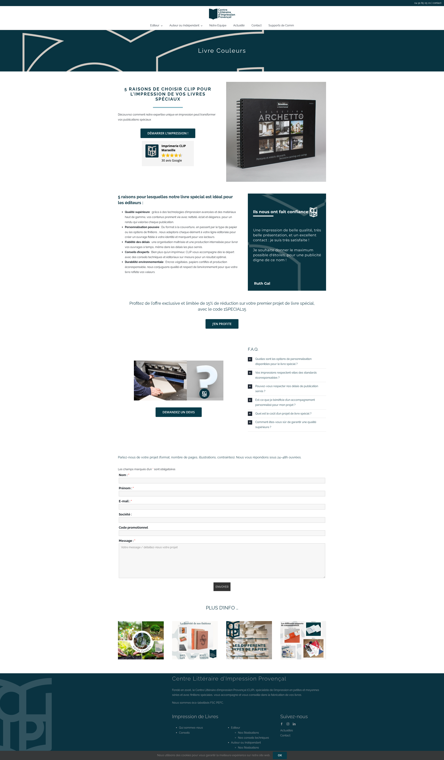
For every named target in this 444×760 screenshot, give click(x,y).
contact (437, 3)
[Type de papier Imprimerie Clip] (249, 622)
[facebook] (281, 724)
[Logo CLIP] (222, 10)
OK (280, 755)
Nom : (124, 475)
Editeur (235, 727)
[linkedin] (294, 724)
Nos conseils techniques (253, 737)
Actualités (286, 730)
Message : (127, 541)
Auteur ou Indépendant (246, 742)
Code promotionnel (133, 527)
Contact (285, 735)
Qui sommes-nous (191, 727)
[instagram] (288, 724)
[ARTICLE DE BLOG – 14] (303, 622)
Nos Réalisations (248, 732)
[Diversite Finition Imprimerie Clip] (195, 622)
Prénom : (126, 488)
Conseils (184, 732)
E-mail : (125, 501)
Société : (125, 514)
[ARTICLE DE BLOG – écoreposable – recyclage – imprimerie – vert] (141, 622)
